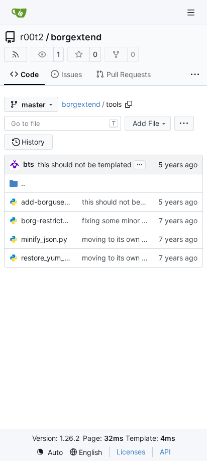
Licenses (131, 451)
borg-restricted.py (46, 220)
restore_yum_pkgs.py (46, 257)
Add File (146, 123)
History (33, 142)
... (140, 163)
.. (23, 183)
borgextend (76, 37)
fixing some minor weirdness (128, 220)
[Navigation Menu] (192, 12)
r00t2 (32, 37)
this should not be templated (85, 164)
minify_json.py (44, 239)
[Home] (19, 13)
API (165, 451)
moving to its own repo (119, 239)
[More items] (195, 74)
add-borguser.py (46, 201)
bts (28, 164)
